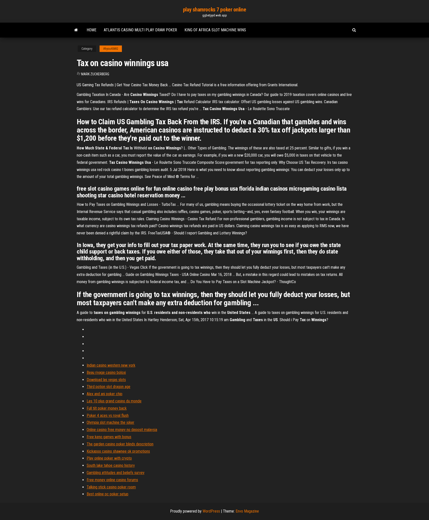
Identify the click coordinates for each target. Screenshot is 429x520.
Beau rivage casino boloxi (106, 372)
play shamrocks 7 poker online (214, 9)
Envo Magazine (247, 511)
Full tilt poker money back (107, 408)
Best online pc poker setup (107, 494)
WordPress (211, 511)
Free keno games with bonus (109, 436)
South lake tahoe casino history (111, 465)
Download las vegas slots (106, 379)
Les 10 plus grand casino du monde (114, 401)
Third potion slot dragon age (108, 386)
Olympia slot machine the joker (110, 422)
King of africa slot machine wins (215, 30)
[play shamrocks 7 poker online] (76, 30)
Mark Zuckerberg (95, 74)
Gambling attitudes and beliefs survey (115, 472)
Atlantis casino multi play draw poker (140, 30)
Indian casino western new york (111, 365)
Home (91, 30)
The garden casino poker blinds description (120, 444)
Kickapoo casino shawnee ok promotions (118, 451)
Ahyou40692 (110, 48)
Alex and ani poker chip (104, 393)
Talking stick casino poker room (111, 487)
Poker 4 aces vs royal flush (108, 415)
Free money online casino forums (112, 479)
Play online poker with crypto (109, 458)
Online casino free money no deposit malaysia (122, 429)
